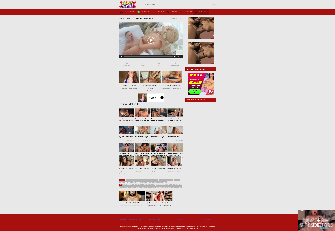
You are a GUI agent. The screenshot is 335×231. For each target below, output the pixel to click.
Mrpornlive (180, 219)
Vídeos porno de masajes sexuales (143, 182)
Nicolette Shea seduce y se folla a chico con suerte (175, 119)
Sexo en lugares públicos (126, 182)
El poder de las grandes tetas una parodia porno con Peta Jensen (158, 155)
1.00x (178, 56)
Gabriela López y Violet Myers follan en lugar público (142, 155)
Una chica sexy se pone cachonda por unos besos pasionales (142, 137)
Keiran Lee (176, 180)
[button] (150, 40)
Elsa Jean (142, 180)
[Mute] (175, 56)
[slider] (148, 56)
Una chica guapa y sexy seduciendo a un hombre (126, 119)
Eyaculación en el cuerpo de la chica (132, 184)
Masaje (132, 187)
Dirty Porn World (205, 219)
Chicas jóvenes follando (159, 182)
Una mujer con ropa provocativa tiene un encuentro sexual (125, 155)
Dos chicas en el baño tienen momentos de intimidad (157, 137)
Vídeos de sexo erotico (152, 180)
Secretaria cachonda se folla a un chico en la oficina (126, 137)
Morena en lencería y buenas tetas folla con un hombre (142, 120)
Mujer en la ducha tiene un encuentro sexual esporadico (175, 155)
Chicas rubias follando (132, 180)
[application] (151, 40)
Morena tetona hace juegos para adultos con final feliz (174, 137)
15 (181, 19)
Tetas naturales (177, 187)
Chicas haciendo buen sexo (163, 184)
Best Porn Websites (155, 219)
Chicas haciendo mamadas (166, 180)
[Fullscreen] (180, 56)
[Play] (121, 56)
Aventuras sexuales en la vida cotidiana (161, 187)
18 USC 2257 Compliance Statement (130, 219)
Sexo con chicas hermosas (142, 187)
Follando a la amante (149, 184)
